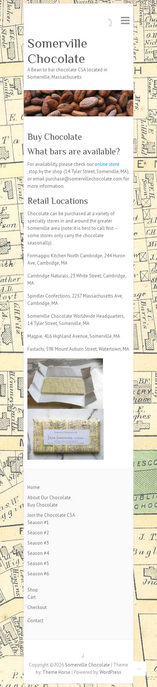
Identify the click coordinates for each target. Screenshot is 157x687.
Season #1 (38, 522)
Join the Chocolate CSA (51, 515)
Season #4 (38, 553)
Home (33, 487)
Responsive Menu (125, 20)
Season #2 (38, 533)
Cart (31, 597)
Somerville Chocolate (57, 51)
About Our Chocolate (49, 497)
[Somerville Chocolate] (78, 93)
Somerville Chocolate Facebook (78, 652)
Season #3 (38, 543)
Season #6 (38, 574)
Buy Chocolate (42, 505)
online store (107, 164)
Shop (32, 590)
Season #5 (38, 563)
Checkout (37, 607)
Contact (35, 620)
